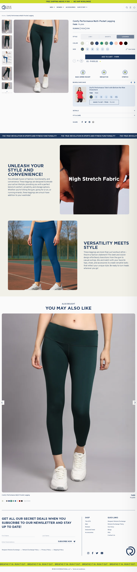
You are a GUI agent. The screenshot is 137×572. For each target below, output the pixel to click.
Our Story (81, 7)
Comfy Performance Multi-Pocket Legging (20, 16)
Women (59, 7)
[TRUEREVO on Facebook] (92, 553)
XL (102, 49)
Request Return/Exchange (117, 521)
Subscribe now (65, 542)
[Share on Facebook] (82, 122)
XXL (107, 49)
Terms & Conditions (79, 569)
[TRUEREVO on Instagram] (88, 553)
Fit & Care (77, 115)
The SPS (88, 521)
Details (76, 111)
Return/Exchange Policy (116, 524)
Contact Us (111, 535)
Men (51, 7)
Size (74, 49)
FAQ (109, 532)
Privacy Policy (46, 550)
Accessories (70, 7)
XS (82, 49)
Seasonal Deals (90, 530)
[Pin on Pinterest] (89, 122)
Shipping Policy (58, 550)
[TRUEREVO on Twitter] (97, 553)
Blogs (110, 530)
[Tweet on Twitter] (86, 122)
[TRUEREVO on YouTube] (102, 553)
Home (4, 16)
